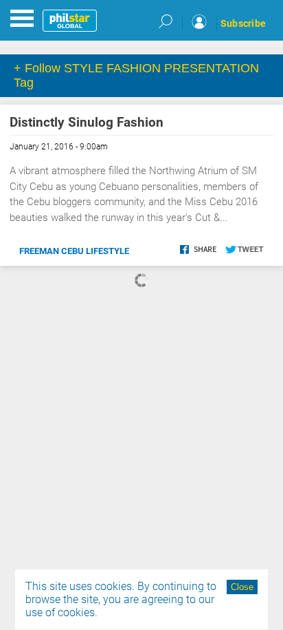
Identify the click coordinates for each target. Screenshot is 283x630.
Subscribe (243, 23)
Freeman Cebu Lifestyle (74, 251)
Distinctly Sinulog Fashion (86, 122)
